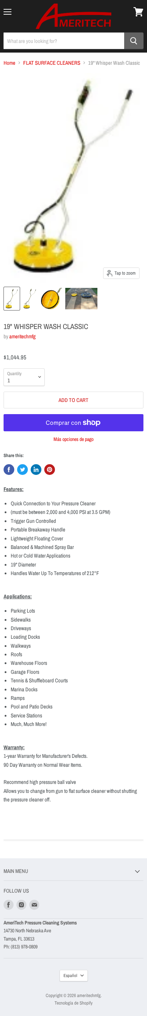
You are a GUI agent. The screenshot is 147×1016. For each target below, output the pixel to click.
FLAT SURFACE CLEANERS (51, 63)
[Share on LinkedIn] (36, 469)
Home (9, 63)
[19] (12, 298)
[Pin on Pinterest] (49, 469)
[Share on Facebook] (9, 469)
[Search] (133, 41)
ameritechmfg (22, 336)
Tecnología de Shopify (73, 1003)
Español (70, 975)
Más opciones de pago (73, 439)
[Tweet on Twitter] (22, 469)
